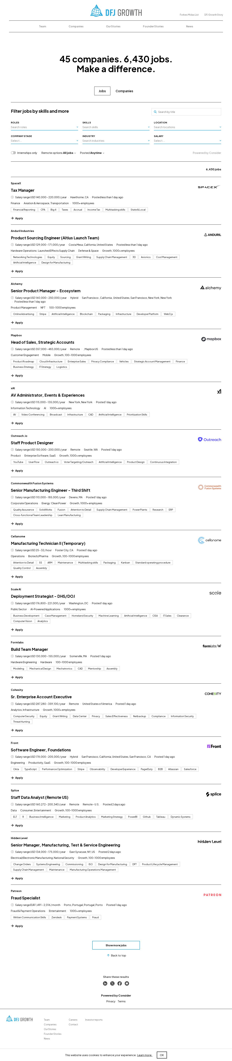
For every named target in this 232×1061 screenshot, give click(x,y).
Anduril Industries (22, 230)
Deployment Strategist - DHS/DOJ (43, 596)
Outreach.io (19, 435)
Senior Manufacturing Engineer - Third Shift (50, 490)
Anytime (96, 152)
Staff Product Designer (32, 442)
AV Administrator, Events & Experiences (48, 395)
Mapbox (16, 335)
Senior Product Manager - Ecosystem (45, 290)
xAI (13, 388)
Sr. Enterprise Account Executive (41, 696)
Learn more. (144, 1055)
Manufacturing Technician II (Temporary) (48, 543)
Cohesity (17, 689)
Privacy (110, 1001)
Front (14, 742)
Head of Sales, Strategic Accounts (42, 342)
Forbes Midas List (189, 14)
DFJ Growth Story (213, 14)
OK (162, 1055)
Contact (73, 1024)
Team (42, 26)
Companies (76, 26)
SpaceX (16, 183)
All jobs (68, 152)
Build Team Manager (29, 649)
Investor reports (94, 1019)
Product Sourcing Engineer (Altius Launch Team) (55, 237)
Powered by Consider (207, 152)
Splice (15, 790)
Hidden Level (19, 838)
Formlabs (17, 642)
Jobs (102, 91)
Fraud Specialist (25, 897)
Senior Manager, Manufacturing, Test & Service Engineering (65, 844)
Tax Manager (22, 190)
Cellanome (18, 536)
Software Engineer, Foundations (41, 749)
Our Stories (113, 26)
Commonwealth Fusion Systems (32, 483)
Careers (73, 1019)
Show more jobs (116, 945)
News (189, 26)
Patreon (16, 891)
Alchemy (16, 283)
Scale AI (16, 589)
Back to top (118, 955)
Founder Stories (153, 26)
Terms (122, 1001)
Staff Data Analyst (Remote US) (39, 797)
